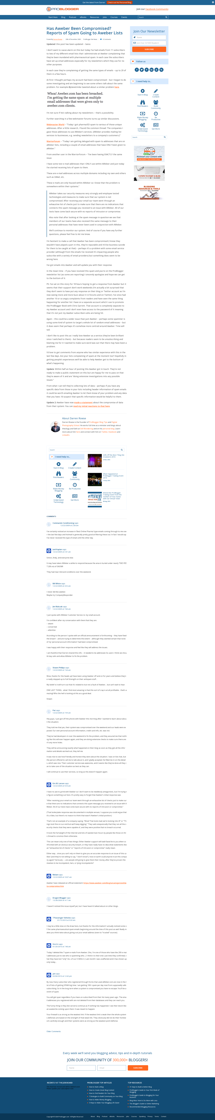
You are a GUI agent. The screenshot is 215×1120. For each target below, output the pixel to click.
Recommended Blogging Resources (143, 1107)
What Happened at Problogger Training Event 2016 (113, 476)
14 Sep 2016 (106, 480)
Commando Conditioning (63, 523)
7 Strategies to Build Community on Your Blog (106, 1096)
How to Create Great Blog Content (101, 1090)
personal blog (108, 428)
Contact (163, 1116)
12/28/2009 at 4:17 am (62, 900)
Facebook (113, 432)
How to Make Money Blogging (100, 1100)
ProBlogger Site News (90, 39)
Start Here (52, 17)
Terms (157, 1116)
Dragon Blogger (59, 898)
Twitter (104, 432)
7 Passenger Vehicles (62, 918)
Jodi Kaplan (57, 549)
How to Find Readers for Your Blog (101, 1093)
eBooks (83, 17)
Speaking (142, 1116)
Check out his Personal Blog (119, 2)
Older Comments (54, 1031)
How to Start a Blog (96, 1087)
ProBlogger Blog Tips (98, 422)
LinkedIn (65, 435)
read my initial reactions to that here (91, 406)
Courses (114, 17)
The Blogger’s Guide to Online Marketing (144, 1104)
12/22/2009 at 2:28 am (69, 525)
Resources (94, 17)
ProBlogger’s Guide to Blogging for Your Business (144, 1096)
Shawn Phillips (59, 667)
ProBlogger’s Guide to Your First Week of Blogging (144, 1091)
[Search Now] (166, 17)
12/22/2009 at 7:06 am (62, 609)
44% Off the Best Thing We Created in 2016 (113, 456)
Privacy (150, 1116)
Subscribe (149, 49)
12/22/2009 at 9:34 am (62, 786)
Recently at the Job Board (60, 1083)
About (93, 1116)
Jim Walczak (57, 606)
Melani (55, 874)
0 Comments (107, 39)
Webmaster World (55, 124)
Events (124, 17)
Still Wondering (86, 428)
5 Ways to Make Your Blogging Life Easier (104, 1103)
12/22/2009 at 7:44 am (62, 670)
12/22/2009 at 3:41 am (62, 552)
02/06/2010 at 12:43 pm (62, 976)
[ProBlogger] (63, 9)
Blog (5, 13)
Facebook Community (156, 9)
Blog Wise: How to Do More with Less (143, 1101)
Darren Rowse (57, 39)
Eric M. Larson (58, 783)
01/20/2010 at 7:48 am (62, 947)
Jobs (105, 17)
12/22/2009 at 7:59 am (62, 713)
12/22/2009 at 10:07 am (62, 877)
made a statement (83, 402)
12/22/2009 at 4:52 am (62, 586)
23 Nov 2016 (106, 459)
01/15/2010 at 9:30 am (66, 920)
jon (54, 973)
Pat (54, 710)
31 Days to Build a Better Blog (141, 1087)
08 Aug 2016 (106, 501)
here (117, 87)
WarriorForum (53, 141)
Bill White (57, 583)
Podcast (72, 17)
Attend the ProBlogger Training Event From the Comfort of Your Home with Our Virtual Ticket (112, 496)
